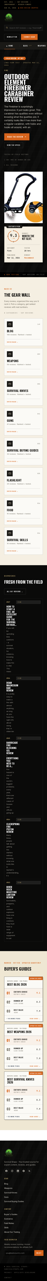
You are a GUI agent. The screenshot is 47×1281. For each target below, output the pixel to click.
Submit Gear (29, 37)
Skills (6, 1227)
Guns (6, 1197)
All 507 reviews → (15, 591)
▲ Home (9, 45)
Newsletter (12, 37)
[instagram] (12, 1171)
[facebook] (6, 1171)
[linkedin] (18, 1171)
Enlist (39, 1253)
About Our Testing (12, 1232)
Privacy (8, 1272)
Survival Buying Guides (14, 1201)
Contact (8, 1278)
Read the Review (15, 136)
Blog (6, 1184)
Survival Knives (10, 1192)
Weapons (8, 1188)
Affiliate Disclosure (24, 1272)
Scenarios (8, 1219)
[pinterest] (23, 1171)
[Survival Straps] (9, 17)
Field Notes (9, 1223)
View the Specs (13, 145)
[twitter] (29, 1171)
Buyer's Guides (10, 1214)
